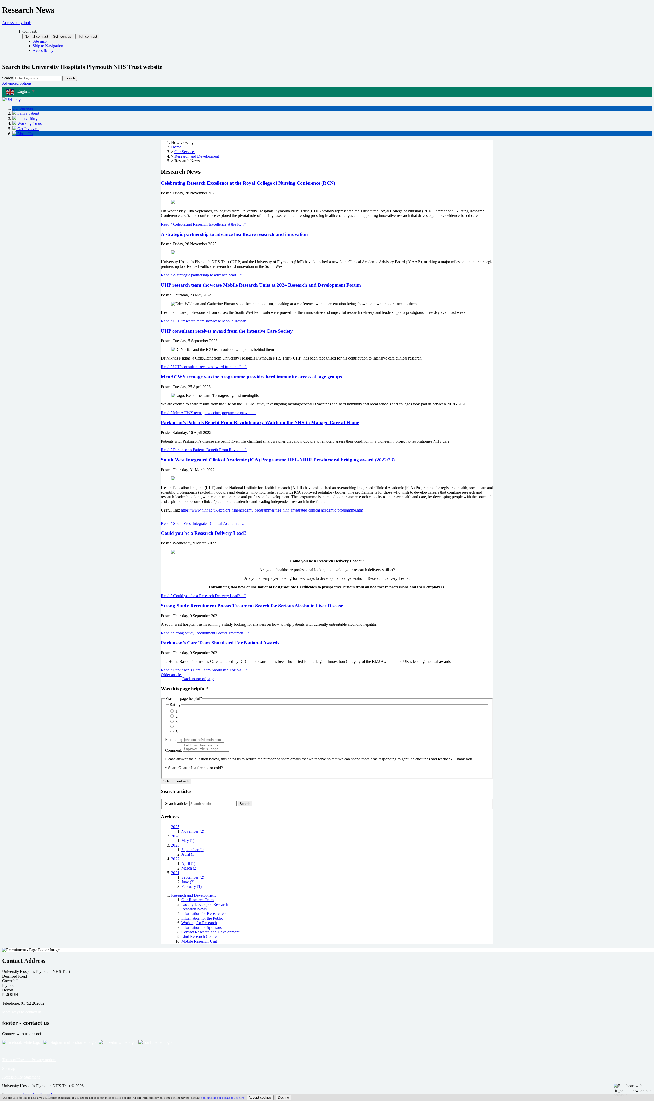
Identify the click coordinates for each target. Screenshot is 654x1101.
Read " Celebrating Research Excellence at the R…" (203, 224)
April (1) (188, 854)
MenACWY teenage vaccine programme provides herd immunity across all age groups (251, 376)
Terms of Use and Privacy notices (29, 1060)
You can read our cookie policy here (222, 1097)
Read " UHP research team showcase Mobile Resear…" (206, 321)
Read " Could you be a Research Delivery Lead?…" (203, 596)
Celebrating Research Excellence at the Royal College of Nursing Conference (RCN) (248, 183)
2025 (175, 827)
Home (176, 147)
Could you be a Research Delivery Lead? (204, 533)
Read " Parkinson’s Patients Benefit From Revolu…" (204, 450)
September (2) (192, 877)
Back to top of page (198, 679)
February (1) (191, 886)
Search (7, 78)
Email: (170, 739)
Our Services (184, 151)
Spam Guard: (195, 768)
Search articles (176, 803)
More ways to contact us (21, 1012)
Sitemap (8, 1068)
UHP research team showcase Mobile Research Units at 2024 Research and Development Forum (261, 285)
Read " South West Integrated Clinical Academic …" (203, 523)
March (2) (189, 868)
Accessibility (43, 50)
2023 (175, 845)
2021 (175, 873)
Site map (40, 41)
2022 (175, 859)
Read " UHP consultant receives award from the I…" (204, 367)
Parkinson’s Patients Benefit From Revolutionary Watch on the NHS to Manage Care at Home (260, 422)
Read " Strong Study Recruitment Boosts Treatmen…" (205, 633)
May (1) (187, 840)
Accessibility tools (16, 22)
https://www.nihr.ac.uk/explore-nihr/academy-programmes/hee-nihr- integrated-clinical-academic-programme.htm (272, 510)
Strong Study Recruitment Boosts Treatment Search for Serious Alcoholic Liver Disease (252, 605)
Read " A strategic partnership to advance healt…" (201, 275)
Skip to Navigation (48, 46)
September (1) (192, 850)
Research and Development (196, 156)
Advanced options (16, 83)
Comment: (173, 750)
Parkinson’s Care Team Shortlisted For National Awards (220, 642)
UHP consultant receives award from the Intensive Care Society (227, 331)
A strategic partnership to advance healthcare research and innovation (234, 234)
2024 (175, 836)
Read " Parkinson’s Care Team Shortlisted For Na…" (204, 670)
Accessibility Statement (21, 1077)
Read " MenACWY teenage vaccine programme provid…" (208, 413)
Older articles (171, 675)
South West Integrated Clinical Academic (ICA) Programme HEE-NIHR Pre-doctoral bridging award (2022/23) (278, 459)
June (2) (187, 882)
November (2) (192, 831)
